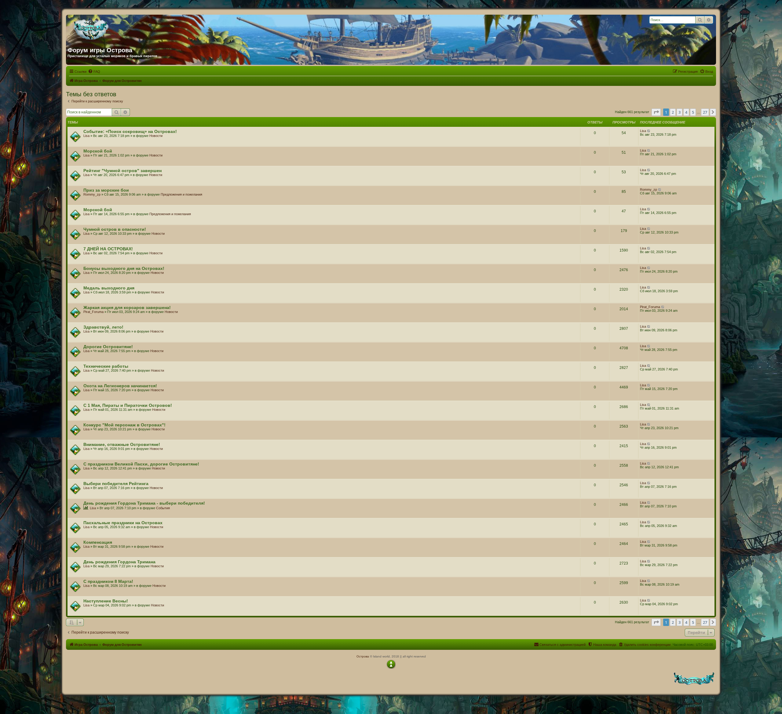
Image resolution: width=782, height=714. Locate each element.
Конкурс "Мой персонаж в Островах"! (124, 424)
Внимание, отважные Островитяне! (121, 444)
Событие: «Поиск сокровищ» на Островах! (130, 131)
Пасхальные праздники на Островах (123, 522)
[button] (656, 112)
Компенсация (97, 542)
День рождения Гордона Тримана (119, 561)
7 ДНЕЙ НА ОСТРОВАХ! (108, 248)
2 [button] (673, 112)
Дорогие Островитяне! (108, 346)
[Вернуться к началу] (391, 664)
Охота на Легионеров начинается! (120, 385)
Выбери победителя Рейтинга (115, 483)
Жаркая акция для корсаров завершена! (127, 307)
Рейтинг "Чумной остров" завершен (122, 170)
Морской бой (97, 151)
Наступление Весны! (105, 600)
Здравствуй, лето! (103, 327)
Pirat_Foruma (93, 312)
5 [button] (693, 112)
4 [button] (686, 112)
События (163, 508)
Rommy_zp (91, 194)
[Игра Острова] (126, 28)
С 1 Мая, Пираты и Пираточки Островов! (127, 405)
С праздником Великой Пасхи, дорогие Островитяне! (141, 464)
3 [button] (679, 112)
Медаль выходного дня (108, 287)
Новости (156, 136)
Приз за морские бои (106, 190)
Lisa (86, 136)
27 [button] (705, 112)
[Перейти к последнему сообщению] (649, 131)
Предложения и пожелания (181, 194)
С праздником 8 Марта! (108, 581)
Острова (362, 656)
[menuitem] (94, 71)
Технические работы (105, 366)
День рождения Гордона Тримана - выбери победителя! (144, 503)
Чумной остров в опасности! (114, 229)
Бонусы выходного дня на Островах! (123, 268)
